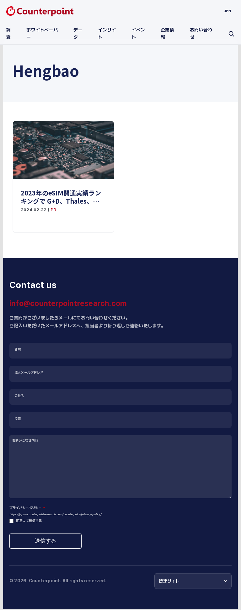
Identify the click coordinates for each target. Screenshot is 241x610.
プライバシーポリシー (27, 508)
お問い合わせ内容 (25, 440)
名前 (17, 349)
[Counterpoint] (39, 11)
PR (53, 209)
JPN (227, 11)
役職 (17, 419)
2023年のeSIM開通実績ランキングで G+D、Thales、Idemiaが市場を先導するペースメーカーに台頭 (63, 197)
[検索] (231, 33)
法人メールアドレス (28, 372)
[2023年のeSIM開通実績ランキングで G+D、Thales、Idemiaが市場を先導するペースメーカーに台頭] (63, 150)
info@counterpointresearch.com (68, 303)
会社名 (19, 396)
